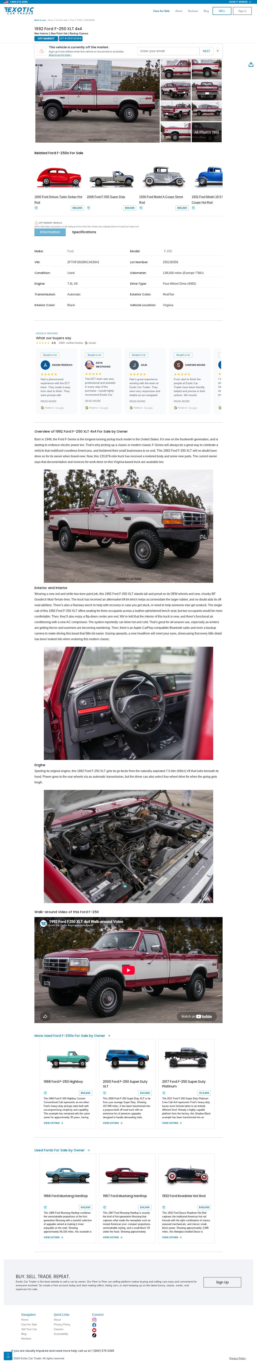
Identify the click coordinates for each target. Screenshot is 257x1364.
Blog (206, 10)
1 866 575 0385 (19, 1)
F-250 (79, 20)
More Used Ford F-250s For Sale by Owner (69, 1035)
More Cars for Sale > (60, 55)
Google (59, 407)
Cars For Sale (62, 20)
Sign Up (222, 1282)
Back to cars (40, 20)
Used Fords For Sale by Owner (59, 1150)
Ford (72, 20)
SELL (222, 10)
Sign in (242, 10)
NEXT (206, 51)
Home (50, 20)
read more (48, 401)
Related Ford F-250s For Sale (58, 153)
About (178, 10)
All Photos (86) (206, 132)
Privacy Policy (237, 1358)
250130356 (89, 20)
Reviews (193, 10)
